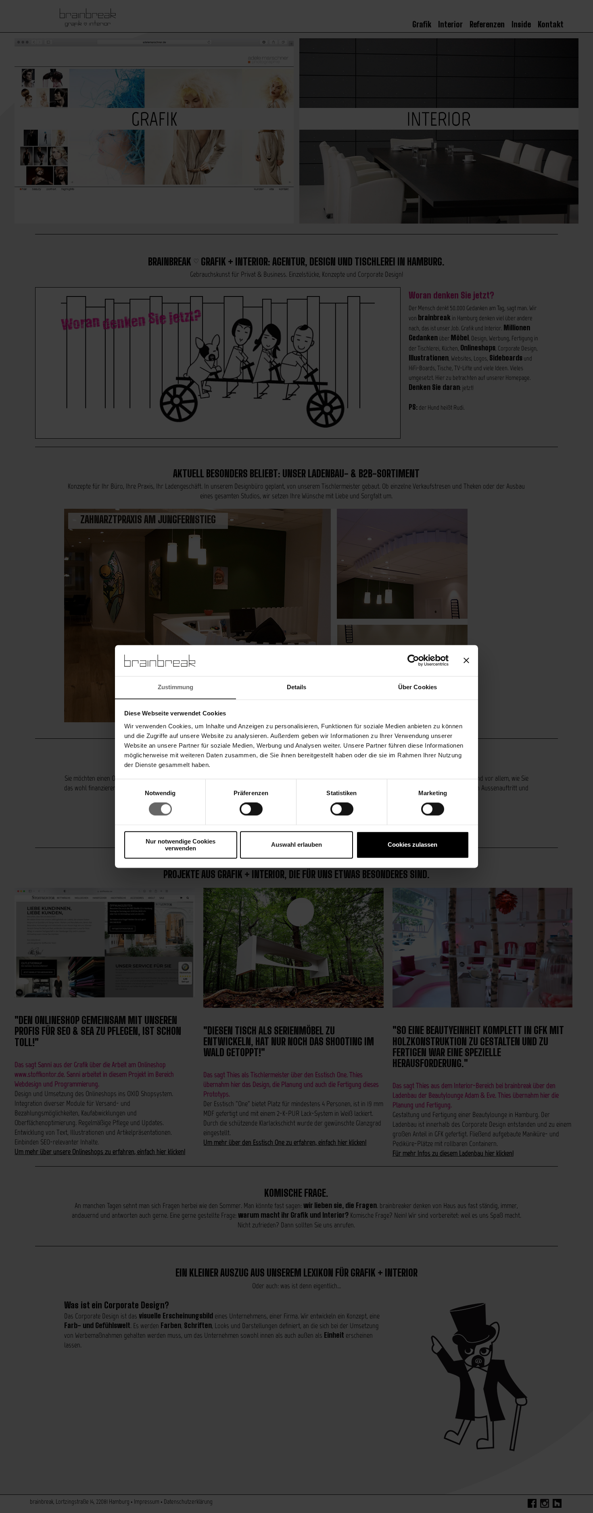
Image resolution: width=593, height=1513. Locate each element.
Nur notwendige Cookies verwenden (180, 845)
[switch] (251, 809)
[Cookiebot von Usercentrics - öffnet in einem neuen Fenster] (413, 661)
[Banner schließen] (466, 660)
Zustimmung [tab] (176, 687)
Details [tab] (297, 687)
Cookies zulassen (412, 844)
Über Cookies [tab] (417, 687)
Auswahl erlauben (296, 844)
